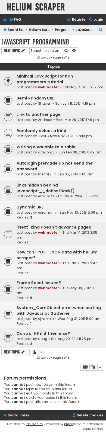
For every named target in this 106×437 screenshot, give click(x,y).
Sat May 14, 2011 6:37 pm (83, 87)
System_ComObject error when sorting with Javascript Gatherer (59, 310)
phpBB (68, 424)
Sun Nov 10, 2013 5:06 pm (81, 212)
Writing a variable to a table (46, 147)
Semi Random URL (35, 98)
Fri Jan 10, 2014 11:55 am (78, 196)
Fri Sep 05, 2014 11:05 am (73, 174)
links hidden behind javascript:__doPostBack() (46, 188)
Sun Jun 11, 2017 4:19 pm (75, 103)
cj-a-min (46, 318)
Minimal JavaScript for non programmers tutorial (45, 79)
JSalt (42, 136)
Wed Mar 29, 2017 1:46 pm (77, 119)
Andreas (45, 119)
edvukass (46, 196)
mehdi (43, 174)
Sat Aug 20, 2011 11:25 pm (72, 338)
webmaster (48, 87)
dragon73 (46, 152)
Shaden (44, 103)
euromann (47, 212)
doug (42, 338)
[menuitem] (15, 19)
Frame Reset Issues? (39, 282)
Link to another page (39, 114)
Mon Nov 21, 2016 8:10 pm (71, 136)
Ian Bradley (34, 424)
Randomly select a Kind (41, 130)
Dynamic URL (30, 207)
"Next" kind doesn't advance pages (54, 227)
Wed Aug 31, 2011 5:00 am (79, 318)
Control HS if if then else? (43, 333)
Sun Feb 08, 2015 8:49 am (80, 152)
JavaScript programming (35, 42)
